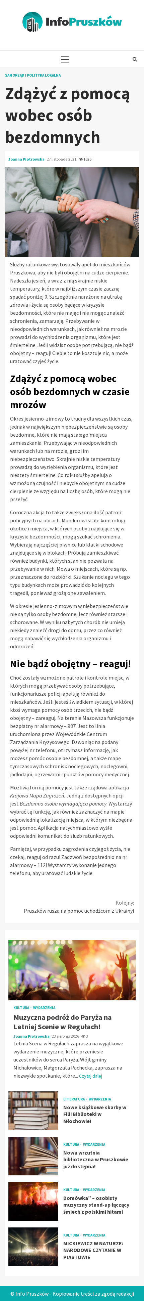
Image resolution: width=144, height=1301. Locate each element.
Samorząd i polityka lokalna (33, 75)
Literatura (74, 1099)
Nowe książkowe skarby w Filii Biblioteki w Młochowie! (33, 1110)
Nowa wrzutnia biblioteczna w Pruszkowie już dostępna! (33, 1156)
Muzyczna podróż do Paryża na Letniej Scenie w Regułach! (72, 970)
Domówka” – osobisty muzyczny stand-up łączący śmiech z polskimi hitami (33, 1201)
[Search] (135, 59)
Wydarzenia (44, 1008)
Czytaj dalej (90, 1076)
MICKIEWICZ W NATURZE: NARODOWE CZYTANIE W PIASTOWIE (33, 1246)
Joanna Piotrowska (26, 159)
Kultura (21, 1008)
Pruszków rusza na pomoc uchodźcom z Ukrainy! (79, 906)
